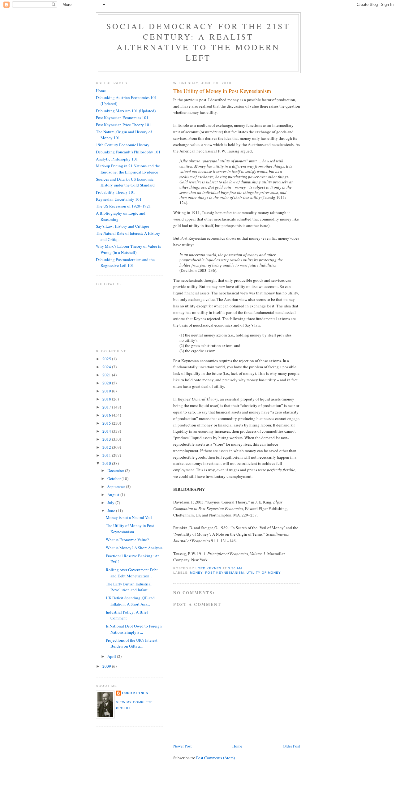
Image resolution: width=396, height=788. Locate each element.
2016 (107, 415)
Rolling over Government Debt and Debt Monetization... (132, 573)
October (114, 478)
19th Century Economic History (122, 145)
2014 (107, 431)
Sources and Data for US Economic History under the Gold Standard (125, 182)
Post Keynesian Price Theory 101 (123, 124)
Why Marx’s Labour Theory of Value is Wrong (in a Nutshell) (128, 249)
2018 (107, 399)
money (196, 572)
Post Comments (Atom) (215, 757)
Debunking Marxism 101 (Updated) (126, 110)
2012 (107, 447)
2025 (107, 359)
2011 (107, 455)
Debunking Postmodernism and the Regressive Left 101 (125, 262)
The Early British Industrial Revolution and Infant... (129, 587)
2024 (107, 367)
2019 (107, 391)
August (113, 494)
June (111, 510)
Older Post (291, 746)
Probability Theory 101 (115, 192)
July (111, 502)
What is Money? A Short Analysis (134, 547)
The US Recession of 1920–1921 (123, 206)
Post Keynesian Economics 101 (122, 117)
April (112, 656)
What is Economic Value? (127, 539)
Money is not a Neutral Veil (129, 517)
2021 (107, 375)
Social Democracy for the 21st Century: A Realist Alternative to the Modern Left (198, 42)
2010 (107, 463)
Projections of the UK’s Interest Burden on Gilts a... (131, 643)
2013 (107, 439)
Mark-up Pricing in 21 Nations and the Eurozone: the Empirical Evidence (128, 169)
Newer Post (182, 746)
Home (237, 746)
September (116, 486)
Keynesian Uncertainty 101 (119, 199)
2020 (107, 383)
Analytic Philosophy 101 (117, 159)
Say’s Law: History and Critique (122, 226)
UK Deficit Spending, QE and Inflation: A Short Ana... (130, 601)
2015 (107, 423)
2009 (107, 666)
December (116, 470)
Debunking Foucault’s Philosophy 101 (128, 152)
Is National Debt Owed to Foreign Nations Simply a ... (134, 629)
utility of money (264, 572)
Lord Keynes (135, 693)
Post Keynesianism (224, 572)
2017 (107, 407)
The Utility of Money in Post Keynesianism (130, 528)
